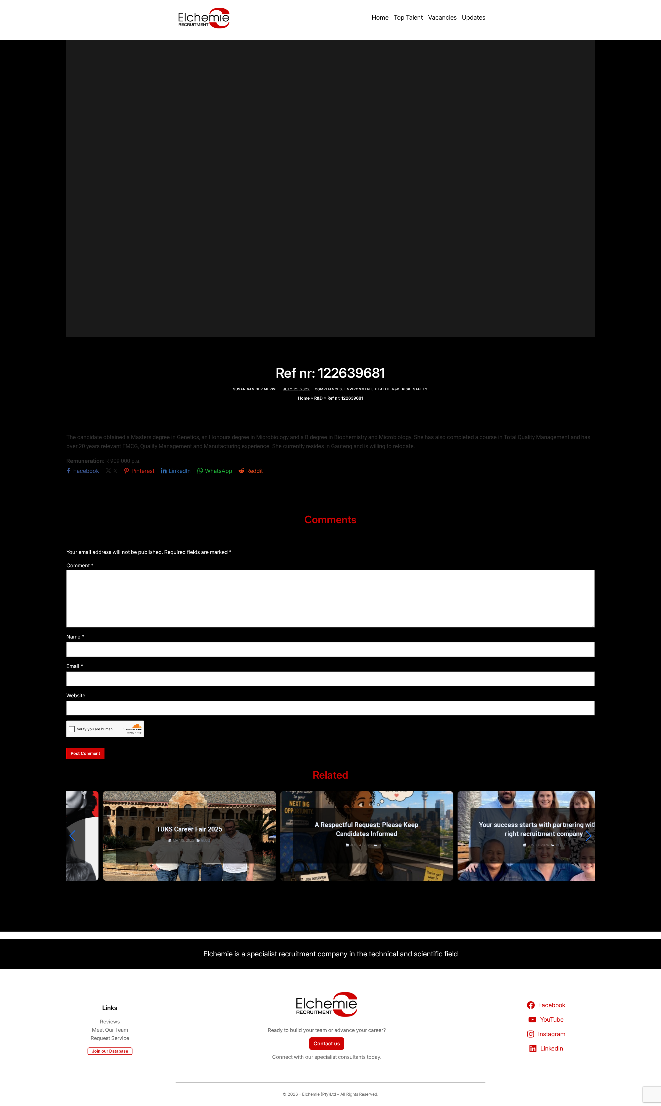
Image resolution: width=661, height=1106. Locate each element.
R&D (395, 389)
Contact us (326, 1043)
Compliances (328, 389)
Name (75, 637)
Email (74, 666)
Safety (420, 389)
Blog (169, 840)
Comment (79, 565)
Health (382, 389)
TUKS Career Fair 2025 (153, 829)
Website (75, 695)
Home (304, 398)
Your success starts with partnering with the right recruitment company (508, 829)
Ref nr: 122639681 (345, 398)
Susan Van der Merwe (255, 389)
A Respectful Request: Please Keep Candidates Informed (330, 829)
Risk (406, 389)
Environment (358, 389)
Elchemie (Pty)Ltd (319, 1094)
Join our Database (110, 1051)
